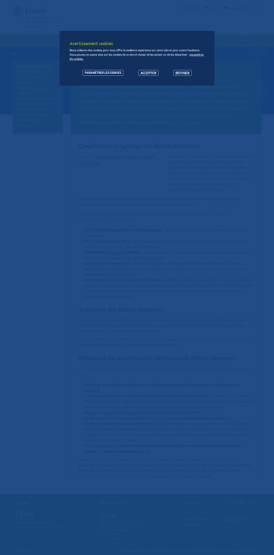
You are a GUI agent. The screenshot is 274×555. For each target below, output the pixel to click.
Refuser (182, 73)
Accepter (148, 73)
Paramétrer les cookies (103, 72)
